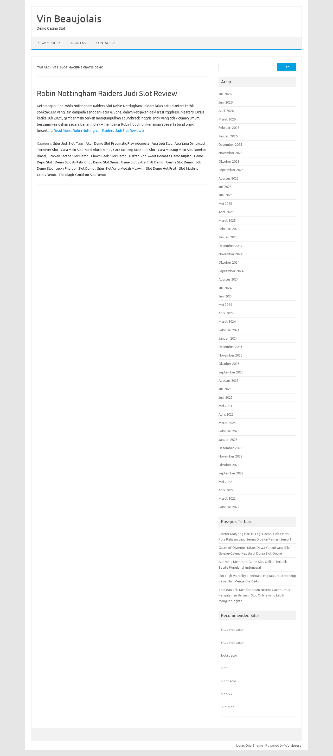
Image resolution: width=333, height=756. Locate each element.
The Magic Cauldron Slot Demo (82, 174)
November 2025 (230, 153)
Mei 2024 (225, 304)
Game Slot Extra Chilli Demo (142, 162)
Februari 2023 (229, 431)
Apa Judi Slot (162, 143)
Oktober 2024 (229, 262)
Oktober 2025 (229, 161)
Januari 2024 (228, 338)
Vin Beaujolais (69, 18)
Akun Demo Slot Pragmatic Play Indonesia (117, 143)
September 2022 (231, 473)
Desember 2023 (230, 346)
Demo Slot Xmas (105, 162)
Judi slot (227, 707)
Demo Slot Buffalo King (73, 162)
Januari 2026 (228, 136)
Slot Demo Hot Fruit (161, 168)
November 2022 (230, 456)
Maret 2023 (227, 422)
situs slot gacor (232, 629)
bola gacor (229, 655)
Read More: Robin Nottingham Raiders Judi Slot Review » (99, 131)
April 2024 (226, 313)
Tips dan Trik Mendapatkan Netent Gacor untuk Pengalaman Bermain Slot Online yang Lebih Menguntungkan (254, 595)
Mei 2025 (225, 203)
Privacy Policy (48, 43)
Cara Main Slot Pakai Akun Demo (86, 149)
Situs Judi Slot (64, 143)
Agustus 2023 (229, 380)
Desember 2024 (230, 245)
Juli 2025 (225, 186)
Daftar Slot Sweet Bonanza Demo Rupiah (160, 156)
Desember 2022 (230, 448)
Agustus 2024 (229, 279)
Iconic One (244, 745)
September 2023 (231, 372)
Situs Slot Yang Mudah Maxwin (120, 168)
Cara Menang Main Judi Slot (134, 149)
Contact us (105, 43)
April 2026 (226, 110)
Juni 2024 (226, 296)
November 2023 (230, 355)
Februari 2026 (229, 127)
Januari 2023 (228, 439)
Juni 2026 (226, 102)
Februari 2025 (229, 229)
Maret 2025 (227, 220)
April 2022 (226, 490)
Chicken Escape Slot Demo (68, 156)
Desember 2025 (230, 144)
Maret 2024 (227, 321)
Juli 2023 (225, 389)
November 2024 (230, 254)
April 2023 (226, 414)
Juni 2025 (226, 195)
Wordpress (292, 745)
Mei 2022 (225, 482)
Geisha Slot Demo (179, 162)
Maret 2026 (227, 119)
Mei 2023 (225, 406)
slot (224, 668)
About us (78, 43)
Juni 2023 (226, 397)
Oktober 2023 (229, 363)
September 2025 (231, 169)
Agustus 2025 (229, 178)
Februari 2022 (229, 507)
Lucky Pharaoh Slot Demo (75, 168)
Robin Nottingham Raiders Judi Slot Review (107, 93)
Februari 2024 (229, 330)
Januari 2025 (228, 237)
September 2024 (231, 271)
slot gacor (228, 681)
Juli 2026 (225, 94)
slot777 (226, 694)
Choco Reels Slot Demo (108, 156)
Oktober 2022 (229, 465)
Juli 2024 (225, 288)
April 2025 (226, 212)
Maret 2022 (227, 498)
